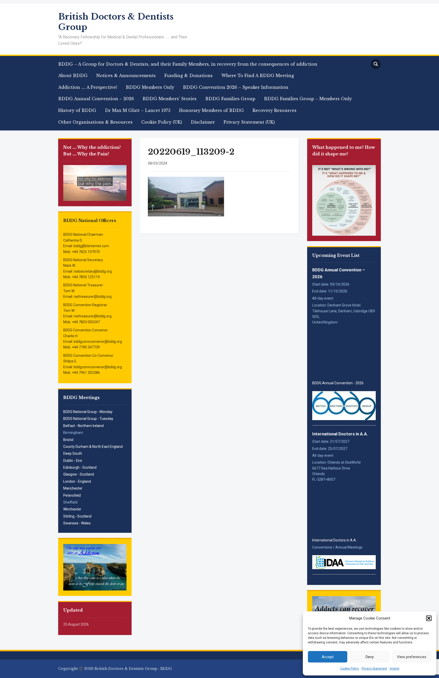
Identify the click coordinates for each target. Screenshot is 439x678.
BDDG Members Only (150, 87)
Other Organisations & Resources (95, 122)
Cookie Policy (349, 668)
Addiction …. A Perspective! (87, 87)
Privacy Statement (374, 668)
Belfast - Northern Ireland (83, 426)
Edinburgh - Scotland (80, 467)
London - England (77, 481)
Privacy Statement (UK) (249, 122)
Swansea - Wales (77, 523)
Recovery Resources (274, 110)
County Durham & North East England (93, 447)
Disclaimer (203, 122)
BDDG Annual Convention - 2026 (338, 383)
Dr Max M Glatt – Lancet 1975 (137, 110)
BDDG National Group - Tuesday (88, 419)
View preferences (411, 657)
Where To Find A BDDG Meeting (257, 75)
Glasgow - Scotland (78, 474)
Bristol (68, 440)
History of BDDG (77, 110)
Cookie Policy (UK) (161, 122)
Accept (328, 657)
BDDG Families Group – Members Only (308, 98)
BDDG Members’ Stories (170, 98)
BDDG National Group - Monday (88, 412)
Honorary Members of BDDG (211, 110)
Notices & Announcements (126, 75)
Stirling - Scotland (77, 516)
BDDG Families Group (230, 98)
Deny (370, 657)
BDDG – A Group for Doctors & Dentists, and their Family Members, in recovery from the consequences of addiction (187, 64)
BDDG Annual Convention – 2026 (96, 98)
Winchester (72, 509)
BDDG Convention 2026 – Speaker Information (235, 87)
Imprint (394, 668)
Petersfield (72, 495)
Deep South (72, 453)
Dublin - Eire (72, 461)
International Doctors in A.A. (340, 433)
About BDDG (73, 75)
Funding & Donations (188, 75)
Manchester (73, 488)
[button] (428, 618)
